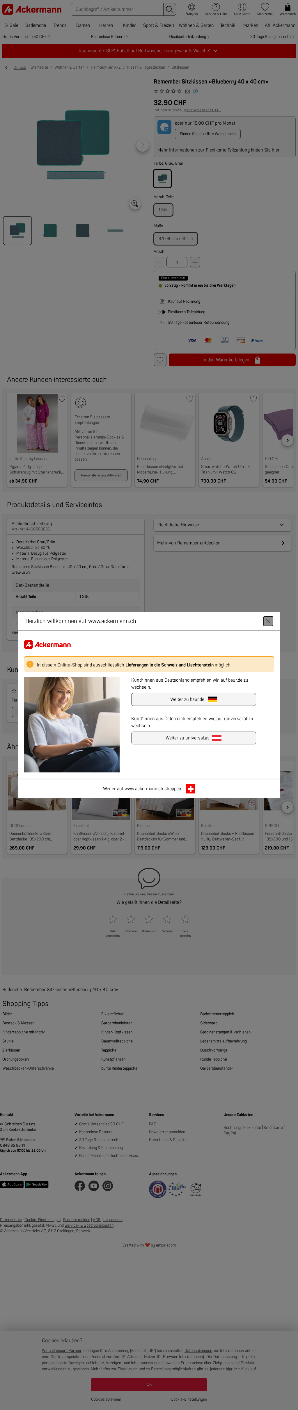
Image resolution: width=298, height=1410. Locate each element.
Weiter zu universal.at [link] (187, 738)
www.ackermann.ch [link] (144, 788)
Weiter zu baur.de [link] (187, 699)
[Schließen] (268, 621)
